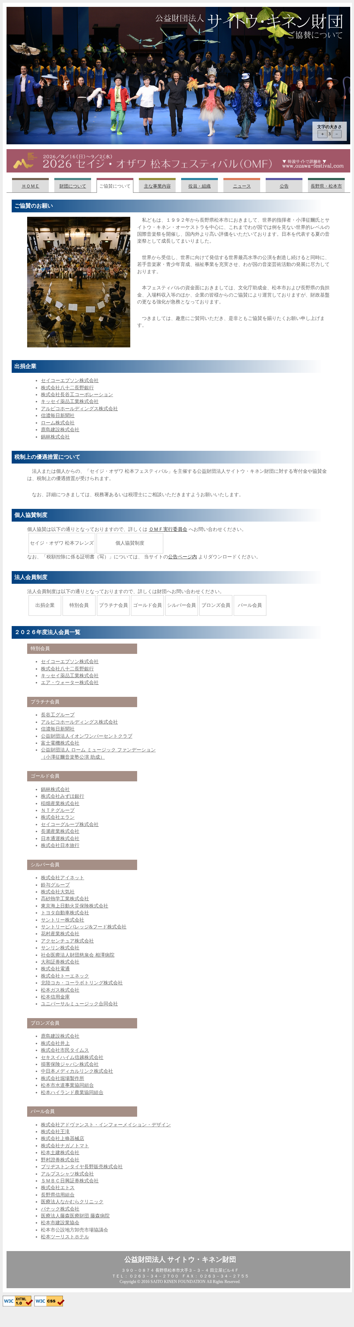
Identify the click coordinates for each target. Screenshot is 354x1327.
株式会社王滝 (55, 1131)
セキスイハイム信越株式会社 (72, 1057)
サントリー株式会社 (62, 920)
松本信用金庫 (55, 997)
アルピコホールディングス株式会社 (79, 408)
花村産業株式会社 (60, 933)
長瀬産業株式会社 (60, 831)
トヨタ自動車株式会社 (65, 912)
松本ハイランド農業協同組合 (72, 1092)
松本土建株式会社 (60, 1152)
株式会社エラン (58, 817)
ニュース (242, 186)
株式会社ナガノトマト (65, 1145)
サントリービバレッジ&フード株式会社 (83, 926)
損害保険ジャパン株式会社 (70, 1064)
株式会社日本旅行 (60, 845)
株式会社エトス (58, 1187)
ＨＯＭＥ (31, 186)
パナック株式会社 (60, 1209)
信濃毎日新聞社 (58, 415)
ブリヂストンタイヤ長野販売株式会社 (82, 1166)
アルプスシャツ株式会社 (67, 1174)
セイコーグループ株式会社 (70, 824)
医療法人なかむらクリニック (72, 1201)
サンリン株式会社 (60, 947)
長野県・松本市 (326, 186)
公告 (284, 186)
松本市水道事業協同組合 (67, 1085)
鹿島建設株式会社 (60, 429)
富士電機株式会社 (60, 743)
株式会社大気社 (58, 891)
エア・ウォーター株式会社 (70, 682)
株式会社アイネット (62, 877)
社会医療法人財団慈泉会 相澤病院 (77, 955)
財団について (72, 186)
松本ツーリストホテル (65, 1236)
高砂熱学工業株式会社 (65, 898)
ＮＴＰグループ (58, 810)
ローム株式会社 (58, 422)
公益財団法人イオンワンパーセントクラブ (86, 736)
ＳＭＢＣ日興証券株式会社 (70, 1180)
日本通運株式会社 (60, 838)
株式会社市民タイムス (65, 1050)
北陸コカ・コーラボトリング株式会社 (82, 982)
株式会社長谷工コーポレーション (77, 394)
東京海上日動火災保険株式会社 (74, 905)
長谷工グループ (58, 714)
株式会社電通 (55, 968)
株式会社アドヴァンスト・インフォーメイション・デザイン (106, 1124)
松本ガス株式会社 (60, 990)
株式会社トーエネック (65, 976)
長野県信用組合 (58, 1194)
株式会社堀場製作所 (62, 1078)
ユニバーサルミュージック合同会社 (79, 1003)
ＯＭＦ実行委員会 (168, 529)
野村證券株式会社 (60, 1159)
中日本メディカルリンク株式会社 (77, 1071)
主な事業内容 (157, 186)
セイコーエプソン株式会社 (70, 380)
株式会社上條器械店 (62, 1138)
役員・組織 (199, 186)
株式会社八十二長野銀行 (67, 387)
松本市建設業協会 (60, 1222)
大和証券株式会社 (60, 961)
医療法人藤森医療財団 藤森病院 (75, 1215)
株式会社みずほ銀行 (62, 796)
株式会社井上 (55, 1043)
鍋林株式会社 (55, 436)
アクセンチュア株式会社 (67, 941)
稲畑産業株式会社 (60, 803)
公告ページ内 (182, 556)
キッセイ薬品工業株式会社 (70, 401)
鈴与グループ (55, 885)
